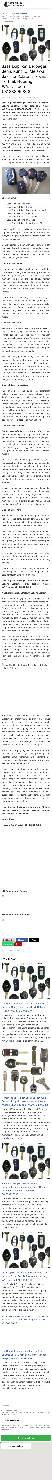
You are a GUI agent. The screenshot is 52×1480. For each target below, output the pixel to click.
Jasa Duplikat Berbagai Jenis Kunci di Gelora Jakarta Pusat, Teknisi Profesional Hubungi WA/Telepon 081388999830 (25, 1276)
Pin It (19, 944)
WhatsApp (8, 944)
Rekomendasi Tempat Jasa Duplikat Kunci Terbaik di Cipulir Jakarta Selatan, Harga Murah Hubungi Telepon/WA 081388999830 (25, 1101)
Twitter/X (34, 940)
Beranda (5, 13)
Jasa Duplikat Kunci (19, 13)
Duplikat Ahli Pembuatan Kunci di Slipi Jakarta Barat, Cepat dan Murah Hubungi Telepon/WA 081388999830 (24, 1355)
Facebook (22, 940)
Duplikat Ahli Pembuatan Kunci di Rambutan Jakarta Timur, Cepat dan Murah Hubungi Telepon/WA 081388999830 (25, 1007)
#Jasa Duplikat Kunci (19, 950)
